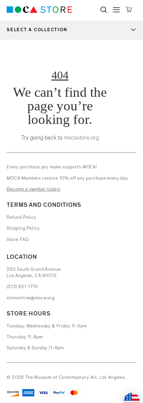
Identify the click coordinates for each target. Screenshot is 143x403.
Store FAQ (18, 239)
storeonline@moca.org (31, 298)
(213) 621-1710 (22, 286)
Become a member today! (33, 189)
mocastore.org (81, 137)
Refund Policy (21, 217)
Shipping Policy (23, 228)
